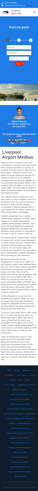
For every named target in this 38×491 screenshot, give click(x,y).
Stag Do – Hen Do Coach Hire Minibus (19, 471)
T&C (20, 380)
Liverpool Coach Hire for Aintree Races (19, 447)
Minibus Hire (27, 370)
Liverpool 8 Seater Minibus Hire (19, 443)
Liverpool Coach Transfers (20, 457)
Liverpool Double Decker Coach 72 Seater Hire (19, 418)
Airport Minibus (8, 375)
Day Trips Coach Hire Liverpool (19, 399)
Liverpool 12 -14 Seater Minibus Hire (20, 423)
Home (9, 370)
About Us (17, 370)
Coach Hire (16, 12)
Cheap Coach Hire (9, 385)
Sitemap (27, 380)
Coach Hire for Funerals (19, 389)
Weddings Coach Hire (20, 476)
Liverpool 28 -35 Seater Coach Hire (19, 438)
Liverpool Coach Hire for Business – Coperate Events (20, 414)
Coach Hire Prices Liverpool (19, 394)
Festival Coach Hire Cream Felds (19, 404)
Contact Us (12, 380)
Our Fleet (32, 375)
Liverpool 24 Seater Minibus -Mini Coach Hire (19, 433)
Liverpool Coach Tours (19, 452)
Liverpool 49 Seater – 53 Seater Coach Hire (20, 409)
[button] (34, 12)
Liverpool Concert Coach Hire (19, 462)
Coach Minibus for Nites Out (26, 385)
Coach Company (21, 375)
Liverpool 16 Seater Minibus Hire (19, 428)
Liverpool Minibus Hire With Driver (20, 467)
